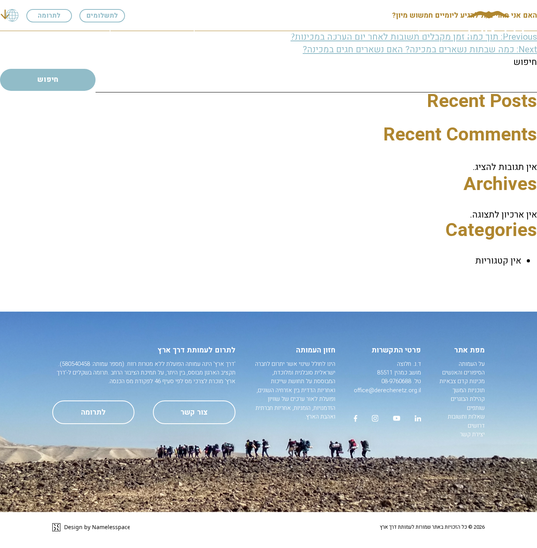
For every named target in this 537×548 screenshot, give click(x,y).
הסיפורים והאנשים (357, 33)
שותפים (144, 33)
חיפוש (525, 62)
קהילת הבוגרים (186, 33)
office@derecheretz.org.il (387, 390)
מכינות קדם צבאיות (294, 33)
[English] (12, 15)
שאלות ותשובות (100, 33)
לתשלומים (102, 15)
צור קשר (194, 412)
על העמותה (409, 33)
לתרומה (49, 15)
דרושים (57, 33)
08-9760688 (396, 381)
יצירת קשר (21, 33)
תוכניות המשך (237, 33)
